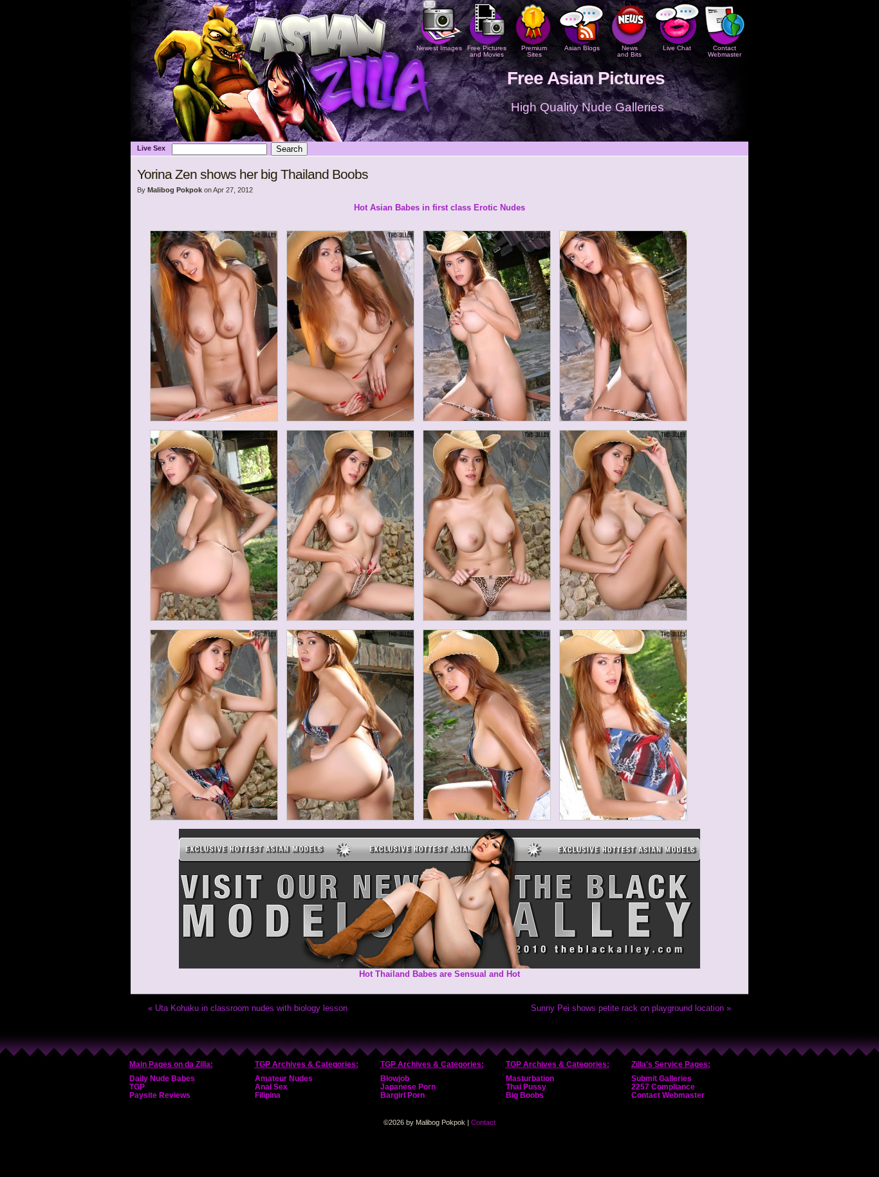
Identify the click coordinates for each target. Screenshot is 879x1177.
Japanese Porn (408, 1086)
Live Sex (151, 148)
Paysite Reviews (159, 1095)
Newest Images (439, 47)
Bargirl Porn (402, 1095)
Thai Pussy (526, 1086)
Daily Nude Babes (162, 1078)
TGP (137, 1086)
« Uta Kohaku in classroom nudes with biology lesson (247, 1008)
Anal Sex (271, 1086)
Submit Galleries (661, 1078)
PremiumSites (534, 51)
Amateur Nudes (284, 1078)
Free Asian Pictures (586, 78)
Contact (483, 1122)
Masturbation (530, 1078)
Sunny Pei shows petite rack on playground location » (631, 1008)
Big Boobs (525, 1095)
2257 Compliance (663, 1086)
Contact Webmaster (724, 51)
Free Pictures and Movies (486, 51)
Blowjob (394, 1078)
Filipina (268, 1095)
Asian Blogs (582, 47)
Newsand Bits (629, 51)
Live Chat (677, 47)
